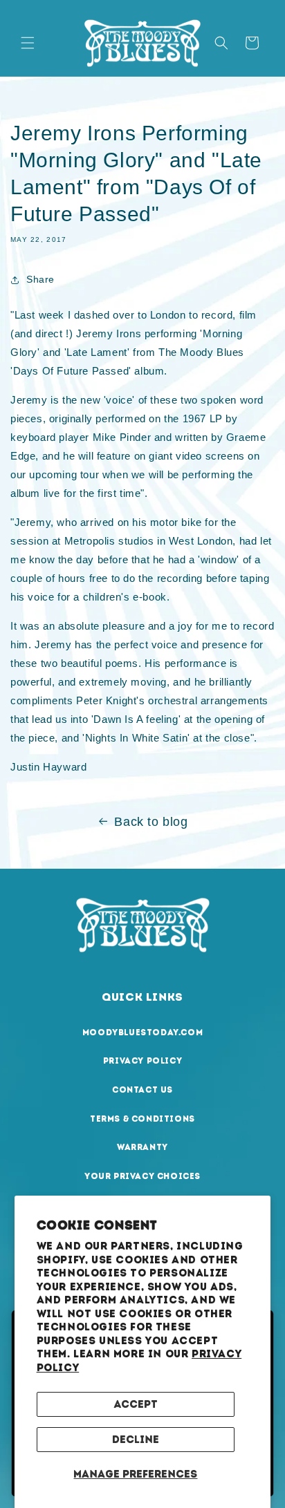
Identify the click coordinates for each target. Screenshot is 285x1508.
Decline (135, 1439)
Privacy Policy (142, 1061)
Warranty (142, 1147)
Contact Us (142, 1090)
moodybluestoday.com (142, 1032)
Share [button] (40, 279)
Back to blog (150, 822)
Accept (135, 1404)
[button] (27, 43)
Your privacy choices (142, 1176)
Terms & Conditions (142, 1119)
